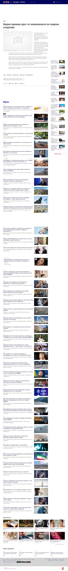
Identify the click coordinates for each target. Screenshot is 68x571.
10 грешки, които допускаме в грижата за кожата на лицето (41, 541)
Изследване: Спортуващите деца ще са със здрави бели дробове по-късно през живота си (17, 161)
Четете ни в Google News (8, 564)
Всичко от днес (58, 153)
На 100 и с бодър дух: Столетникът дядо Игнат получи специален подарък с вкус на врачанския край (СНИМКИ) (17, 273)
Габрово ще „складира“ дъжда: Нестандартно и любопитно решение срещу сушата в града (16, 189)
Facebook (17, 83)
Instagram (23, 83)
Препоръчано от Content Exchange (59, 544)
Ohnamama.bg (28, 559)
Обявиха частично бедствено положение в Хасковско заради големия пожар (15, 436)
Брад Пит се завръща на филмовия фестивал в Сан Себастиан (56, 119)
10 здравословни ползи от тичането (25, 528)
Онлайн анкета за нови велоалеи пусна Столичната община (18, 309)
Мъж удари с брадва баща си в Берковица (15, 445)
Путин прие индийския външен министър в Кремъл (18, 247)
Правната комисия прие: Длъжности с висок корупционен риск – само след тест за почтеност (17, 345)
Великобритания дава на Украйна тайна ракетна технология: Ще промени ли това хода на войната (17, 409)
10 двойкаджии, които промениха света (9, 529)
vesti (36, 555)
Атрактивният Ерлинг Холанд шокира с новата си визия (54, 100)
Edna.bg (8, 560)
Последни (16, 2)
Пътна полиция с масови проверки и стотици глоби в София (18, 134)
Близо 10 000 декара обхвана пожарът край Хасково (54, 67)
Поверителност (52, 560)
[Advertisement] (25, 92)
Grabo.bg (33, 559)
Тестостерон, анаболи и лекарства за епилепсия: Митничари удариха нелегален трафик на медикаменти (17, 230)
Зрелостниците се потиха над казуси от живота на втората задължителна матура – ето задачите (17, 107)
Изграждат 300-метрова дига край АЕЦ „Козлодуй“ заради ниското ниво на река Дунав (17, 463)
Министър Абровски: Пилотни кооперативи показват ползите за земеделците (15, 180)
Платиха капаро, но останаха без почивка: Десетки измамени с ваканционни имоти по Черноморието (18, 207)
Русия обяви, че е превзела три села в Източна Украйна (17, 327)
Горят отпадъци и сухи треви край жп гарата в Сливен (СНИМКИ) (16, 170)
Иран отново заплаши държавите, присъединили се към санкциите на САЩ (18, 454)
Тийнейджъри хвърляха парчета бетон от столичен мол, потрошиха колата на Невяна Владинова (56, 74)
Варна (6, 102)
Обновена (52, 124)
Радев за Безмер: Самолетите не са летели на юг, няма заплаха (17, 143)
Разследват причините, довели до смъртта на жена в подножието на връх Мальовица (18, 427)
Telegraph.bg (18, 560)
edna (20, 555)
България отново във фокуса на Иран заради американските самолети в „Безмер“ (56, 148)
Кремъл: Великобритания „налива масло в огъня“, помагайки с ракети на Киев (17, 239)
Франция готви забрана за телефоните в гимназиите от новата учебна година (15, 282)
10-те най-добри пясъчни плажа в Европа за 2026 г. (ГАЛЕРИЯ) (54, 106)
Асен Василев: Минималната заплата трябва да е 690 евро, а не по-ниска (17, 152)
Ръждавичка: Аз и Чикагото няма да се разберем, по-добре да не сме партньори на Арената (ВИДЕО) (18, 336)
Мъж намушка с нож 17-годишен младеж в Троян (17, 489)
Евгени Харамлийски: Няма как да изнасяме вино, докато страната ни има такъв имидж (17, 116)
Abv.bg (4, 559)
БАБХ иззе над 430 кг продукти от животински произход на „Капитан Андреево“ (16, 381)
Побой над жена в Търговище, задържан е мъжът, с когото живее (17, 499)
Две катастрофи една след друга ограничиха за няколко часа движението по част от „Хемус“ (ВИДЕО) (17, 400)
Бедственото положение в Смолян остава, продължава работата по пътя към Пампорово (16, 363)
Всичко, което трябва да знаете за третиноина (56, 529)
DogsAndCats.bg (16, 559)
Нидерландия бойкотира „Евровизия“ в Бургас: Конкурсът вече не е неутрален (16, 390)
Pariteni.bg (4, 560)
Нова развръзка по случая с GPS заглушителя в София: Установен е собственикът (58, 141)
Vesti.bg (11, 560)
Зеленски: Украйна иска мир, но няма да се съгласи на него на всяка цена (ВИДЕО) (18, 372)
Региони (22, 2)
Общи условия (13, 568)
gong (52, 555)
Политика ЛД (57, 560)
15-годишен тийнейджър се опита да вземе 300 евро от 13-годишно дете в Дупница (17, 508)
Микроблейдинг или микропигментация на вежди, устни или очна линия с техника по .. (17, 260)
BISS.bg (24, 559)
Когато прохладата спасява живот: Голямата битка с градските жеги (10, 553)
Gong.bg (11, 559)
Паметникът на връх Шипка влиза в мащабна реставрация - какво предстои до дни (16, 198)
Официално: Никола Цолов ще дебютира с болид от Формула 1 (57, 553)
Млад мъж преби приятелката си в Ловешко (16, 472)
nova (5, 555)
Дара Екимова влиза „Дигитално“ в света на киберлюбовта (56, 541)
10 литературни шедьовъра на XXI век (26, 540)
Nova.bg (15, 560)
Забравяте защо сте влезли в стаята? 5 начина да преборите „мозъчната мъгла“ (57, 81)
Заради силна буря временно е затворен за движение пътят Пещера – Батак (16, 125)
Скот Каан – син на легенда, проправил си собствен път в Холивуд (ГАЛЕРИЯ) (58, 94)
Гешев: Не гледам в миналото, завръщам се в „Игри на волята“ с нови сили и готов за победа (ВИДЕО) (57, 112)
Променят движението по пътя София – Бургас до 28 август (55, 87)
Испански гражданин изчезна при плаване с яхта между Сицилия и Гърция (17, 481)
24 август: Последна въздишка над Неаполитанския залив (42, 553)
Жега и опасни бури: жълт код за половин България (55, 61)
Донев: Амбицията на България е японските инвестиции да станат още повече (15, 291)
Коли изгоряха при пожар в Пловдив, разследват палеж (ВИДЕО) (17, 418)
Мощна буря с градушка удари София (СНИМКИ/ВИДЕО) (54, 127)
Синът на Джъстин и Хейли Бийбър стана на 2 (26, 553)
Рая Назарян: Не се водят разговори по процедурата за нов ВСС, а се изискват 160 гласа (17, 354)
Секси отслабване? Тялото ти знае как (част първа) (10, 541)
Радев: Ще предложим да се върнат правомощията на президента (57, 133)
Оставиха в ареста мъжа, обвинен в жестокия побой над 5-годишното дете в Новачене (18, 300)
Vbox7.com (7, 559)
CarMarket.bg (20, 559)
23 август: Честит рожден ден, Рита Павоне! (41, 529)
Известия (63, 560)
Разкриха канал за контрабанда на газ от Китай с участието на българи (17, 318)
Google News (12, 83)
